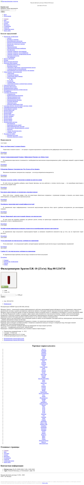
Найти (2, 11)
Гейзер (6, 264)
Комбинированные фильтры (15, 95)
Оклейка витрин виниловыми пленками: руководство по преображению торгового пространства (29, 228)
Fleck (43, 380)
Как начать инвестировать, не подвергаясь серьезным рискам (19, 192)
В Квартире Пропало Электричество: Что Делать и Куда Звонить (20, 169)
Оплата (6, 23)
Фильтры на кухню (12, 135)
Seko (43, 406)
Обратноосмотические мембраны (16, 48)
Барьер (44, 433)
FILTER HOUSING (43, 378)
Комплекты (10, 45)
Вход (5, 14)
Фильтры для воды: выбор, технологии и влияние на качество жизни (21, 180)
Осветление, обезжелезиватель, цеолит (18, 128)
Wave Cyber (43, 423)
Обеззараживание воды (13, 98)
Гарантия (6, 27)
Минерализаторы (12, 47)
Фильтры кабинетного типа (15, 104)
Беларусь (43, 434)
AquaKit (43, 352)
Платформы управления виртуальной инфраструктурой (17, 204)
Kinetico (43, 386)
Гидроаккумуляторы (13, 75)
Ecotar (43, 372)
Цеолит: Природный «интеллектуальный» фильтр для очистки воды (21, 216)
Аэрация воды (11, 94)
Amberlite (43, 350)
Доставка (6, 22)
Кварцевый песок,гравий (14, 125)
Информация (7, 304)
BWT (43, 361)
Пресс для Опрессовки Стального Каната (13, 146)
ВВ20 (43, 437)
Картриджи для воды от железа (16, 44)
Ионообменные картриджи (14, 41)
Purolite (44, 399)
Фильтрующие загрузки (10, 122)
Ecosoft (44, 371)
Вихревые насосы (12, 66)
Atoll (43, 356)
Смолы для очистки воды (14, 131)
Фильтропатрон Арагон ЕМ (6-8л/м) (14, 340)
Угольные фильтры (12, 101)
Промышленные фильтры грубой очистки (15, 89)
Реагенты (9, 129)
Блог (5, 20)
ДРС (11, 79)
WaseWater (44, 421)
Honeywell (44, 383)
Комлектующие (11, 78)
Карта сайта (7, 30)
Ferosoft (44, 375)
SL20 (43, 409)
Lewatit (44, 389)
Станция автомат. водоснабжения (16, 69)
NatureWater (43, 392)
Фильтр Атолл (8, 117)
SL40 (43, 412)
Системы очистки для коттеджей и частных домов (18, 106)
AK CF (44, 349)
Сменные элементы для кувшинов (16, 51)
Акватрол (43, 428)
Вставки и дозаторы (12, 39)
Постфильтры (11, 50)
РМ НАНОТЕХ (43, 443)
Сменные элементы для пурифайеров (17, 52)
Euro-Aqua (44, 374)
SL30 (43, 411)
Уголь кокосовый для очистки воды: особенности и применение (20, 240)
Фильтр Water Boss (9, 114)
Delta (43, 368)
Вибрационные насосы (13, 64)
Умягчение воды (11, 103)
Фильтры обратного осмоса (15, 136)
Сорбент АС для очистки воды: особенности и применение (18, 251)
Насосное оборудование (10, 63)
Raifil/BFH (44, 402)
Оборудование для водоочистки (13, 72)
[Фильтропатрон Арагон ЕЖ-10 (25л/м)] (9, 288)
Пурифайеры (7, 91)
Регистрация (7, 16)
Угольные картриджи (13, 55)
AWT (43, 358)
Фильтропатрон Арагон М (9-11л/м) (14, 338)
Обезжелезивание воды (13, 97)
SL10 (43, 408)
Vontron (44, 420)
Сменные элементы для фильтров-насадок (19, 54)
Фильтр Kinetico (8, 111)
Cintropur (43, 364)
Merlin (43, 390)
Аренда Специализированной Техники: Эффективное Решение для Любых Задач (25, 157)
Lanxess (44, 387)
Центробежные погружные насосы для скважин (20, 70)
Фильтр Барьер (8, 119)
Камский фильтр (43, 440)
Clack (43, 365)
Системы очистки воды (10, 92)
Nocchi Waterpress (44, 393)
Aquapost (43, 353)
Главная (6, 19)
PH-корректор (11, 123)
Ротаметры (10, 80)
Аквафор (43, 430)
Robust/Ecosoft (44, 403)
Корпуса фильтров (9, 58)
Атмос (43, 431)
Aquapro (43, 355)
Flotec (43, 381)
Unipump (43, 417)
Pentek (43, 396)
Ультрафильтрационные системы (13, 107)
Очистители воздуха (9, 85)
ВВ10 (43, 436)
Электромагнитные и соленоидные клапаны (19, 83)
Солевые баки (11, 82)
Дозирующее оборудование (15, 76)
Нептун (44, 442)
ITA (44, 384)
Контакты (6, 24)
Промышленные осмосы (11, 88)
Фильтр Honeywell (9, 110)
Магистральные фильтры (11, 61)
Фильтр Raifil (7, 113)
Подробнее (4, 152)
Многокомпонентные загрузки (15, 126)
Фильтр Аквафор (8, 116)
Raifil (43, 400)
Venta (43, 418)
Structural (43, 414)
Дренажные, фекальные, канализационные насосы (21, 67)
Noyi (43, 395)
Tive (43, 415)
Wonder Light (43, 424)
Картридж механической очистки (16, 42)
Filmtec (44, 377)
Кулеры (6, 60)
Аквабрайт (44, 427)
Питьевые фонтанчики (10, 86)
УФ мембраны (11, 57)
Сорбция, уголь (11, 132)
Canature (43, 362)
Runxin (44, 405)
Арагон (9, 38)
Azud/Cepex (43, 359)
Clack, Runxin (43, 367)
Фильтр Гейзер (8, 120)
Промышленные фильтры (14, 100)
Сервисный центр (9, 29)
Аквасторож (10, 73)
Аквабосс (43, 426)
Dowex (44, 370)
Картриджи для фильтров (11, 36)
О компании (7, 26)
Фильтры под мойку (9, 134)
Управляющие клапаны (10, 108)
